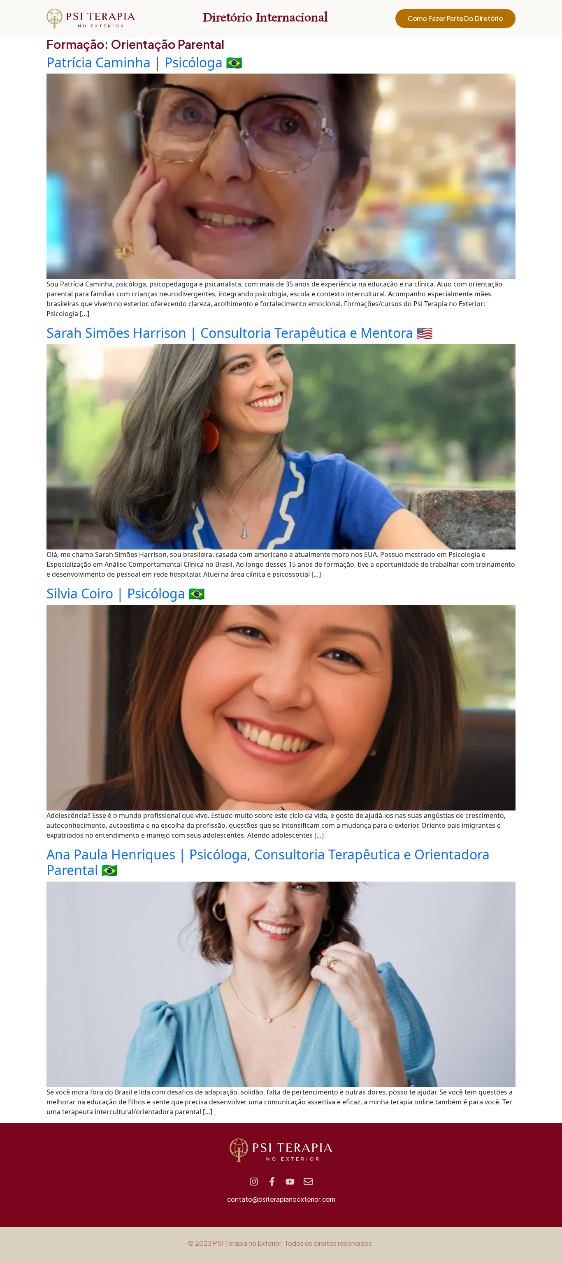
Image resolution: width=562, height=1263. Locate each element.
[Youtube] (290, 1181)
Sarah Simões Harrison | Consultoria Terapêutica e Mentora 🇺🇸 (239, 333)
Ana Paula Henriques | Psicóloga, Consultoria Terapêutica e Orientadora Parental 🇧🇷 (268, 862)
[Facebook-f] (271, 1181)
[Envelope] (308, 1181)
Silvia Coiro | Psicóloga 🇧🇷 (125, 593)
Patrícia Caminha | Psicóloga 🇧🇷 (144, 62)
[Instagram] (253, 1181)
